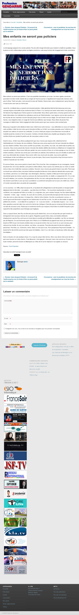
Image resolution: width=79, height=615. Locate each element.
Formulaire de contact (34, 594)
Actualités (6, 12)
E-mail (7, 318)
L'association (6, 598)
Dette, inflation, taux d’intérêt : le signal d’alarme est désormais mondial (38, 366)
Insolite (49, 12)
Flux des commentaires (60, 595)
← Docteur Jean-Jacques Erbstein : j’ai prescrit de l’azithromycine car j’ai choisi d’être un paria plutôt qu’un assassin (20, 29)
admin (26, 262)
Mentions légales (33, 592)
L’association (6, 16)
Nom (7, 324)
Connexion (56, 589)
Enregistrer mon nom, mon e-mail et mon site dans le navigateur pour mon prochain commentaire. (33, 329)
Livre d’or (16, 16)
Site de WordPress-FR (60, 598)
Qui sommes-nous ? (34, 588)
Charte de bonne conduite (35, 590)
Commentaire (7, 300)
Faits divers (32, 12)
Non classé (6, 601)
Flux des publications (59, 592)
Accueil (13, 22)
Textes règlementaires (19, 12)
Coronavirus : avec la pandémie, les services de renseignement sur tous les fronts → (60, 28)
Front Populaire (13, 246)
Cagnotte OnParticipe (39, 345)
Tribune (41, 12)
